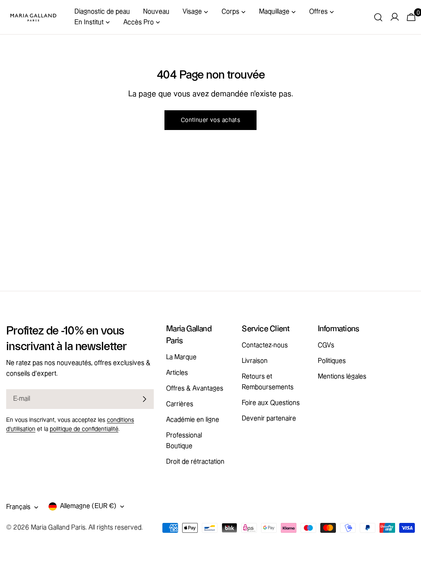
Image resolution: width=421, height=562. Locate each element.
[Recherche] (378, 17)
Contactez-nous (265, 345)
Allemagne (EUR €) (88, 506)
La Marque (181, 357)
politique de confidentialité (84, 429)
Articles (177, 373)
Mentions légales (342, 377)
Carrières (179, 404)
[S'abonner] (144, 399)
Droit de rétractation (195, 462)
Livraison (255, 361)
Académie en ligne (192, 420)
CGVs (326, 345)
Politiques (332, 361)
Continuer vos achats (211, 120)
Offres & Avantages (194, 389)
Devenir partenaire (269, 419)
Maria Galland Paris (58, 528)
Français (18, 507)
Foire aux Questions (271, 403)
